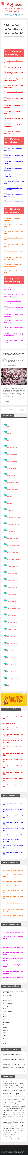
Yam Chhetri (20, 1152)
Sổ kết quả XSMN (12, 461)
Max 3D (9, 496)
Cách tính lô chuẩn (7, 1081)
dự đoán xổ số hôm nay (8, 1099)
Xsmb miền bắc (7, 995)
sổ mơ (4, 1043)
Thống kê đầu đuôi (12, 566)
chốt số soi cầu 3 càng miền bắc (12, 835)
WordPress (4, 1152)
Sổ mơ (9, 686)
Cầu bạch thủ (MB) (12, 538)
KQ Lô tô (5, 1038)
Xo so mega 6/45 (12, 482)
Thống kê (10, 510)
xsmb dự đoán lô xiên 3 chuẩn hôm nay (13, 1067)
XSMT (9, 440)
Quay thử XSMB (11, 658)
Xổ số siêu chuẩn (7, 1008)
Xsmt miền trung (7, 1000)
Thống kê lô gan (12, 573)
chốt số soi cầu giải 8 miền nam (12, 881)
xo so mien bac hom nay (19, 1138)
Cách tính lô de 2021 (18, 1082)
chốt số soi (10, 67)
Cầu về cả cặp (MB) (12, 552)
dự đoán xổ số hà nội (21, 1097)
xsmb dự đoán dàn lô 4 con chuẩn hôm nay (13, 1055)
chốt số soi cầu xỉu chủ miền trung (13, 932)
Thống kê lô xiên (12, 580)
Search (22, 409)
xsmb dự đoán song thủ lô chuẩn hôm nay (14, 1071)
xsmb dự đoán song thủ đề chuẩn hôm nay (14, 1064)
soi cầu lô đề (10, 1122)
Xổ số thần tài (11, 531)
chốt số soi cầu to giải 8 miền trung (13, 943)
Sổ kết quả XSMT (12, 468)
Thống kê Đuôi (11, 601)
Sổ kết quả (6, 1024)
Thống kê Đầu (11, 594)
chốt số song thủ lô (9, 723)
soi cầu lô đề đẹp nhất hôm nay (11, 1128)
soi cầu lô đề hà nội (11, 1124)
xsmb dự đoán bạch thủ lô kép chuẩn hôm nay (14, 1060)
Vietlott (5, 1027)
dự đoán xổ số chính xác (12, 1097)
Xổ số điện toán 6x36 (13, 517)
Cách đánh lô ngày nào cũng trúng (11, 1083)
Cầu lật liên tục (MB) (13, 545)
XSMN (9, 433)
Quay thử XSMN (11, 665)
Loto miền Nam (12, 643)
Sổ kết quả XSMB (12, 454)
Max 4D (9, 503)
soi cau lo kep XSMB (14, 1108)
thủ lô (19, 67)
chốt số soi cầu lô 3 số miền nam (13, 915)
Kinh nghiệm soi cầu (8, 1006)
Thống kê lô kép (12, 587)
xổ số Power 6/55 (12, 489)
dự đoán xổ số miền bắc (19, 1099)
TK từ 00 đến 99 (12, 629)
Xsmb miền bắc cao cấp (9, 998)
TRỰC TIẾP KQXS (7, 1011)
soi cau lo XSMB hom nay (16, 1114)
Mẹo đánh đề (11, 1101)
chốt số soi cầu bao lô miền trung (13, 947)
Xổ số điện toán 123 (13, 524)
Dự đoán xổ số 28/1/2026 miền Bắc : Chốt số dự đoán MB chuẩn (14, 354)
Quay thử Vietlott (12, 679)
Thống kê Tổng (11, 615)
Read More (7, 401)
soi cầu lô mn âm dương (12, 1120)
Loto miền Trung (12, 651)
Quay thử (5, 1041)
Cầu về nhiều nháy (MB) (14, 559)
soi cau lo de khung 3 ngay (12, 1104)
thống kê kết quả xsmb (15, 1133)
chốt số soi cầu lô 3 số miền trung (13, 977)
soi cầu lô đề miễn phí (16, 1126)
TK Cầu (5, 1032)
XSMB (9, 426)
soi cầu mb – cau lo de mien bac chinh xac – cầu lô (14, 10)
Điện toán (6, 1030)
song (15, 67)
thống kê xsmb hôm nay (14, 1137)
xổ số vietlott (11, 475)
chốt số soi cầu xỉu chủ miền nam (13, 870)
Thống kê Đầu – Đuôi (13, 608)
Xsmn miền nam (7, 1003)
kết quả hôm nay (12, 447)
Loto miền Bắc (11, 636)
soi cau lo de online (12, 1106)
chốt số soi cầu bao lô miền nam (13, 886)
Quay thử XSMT (11, 672)
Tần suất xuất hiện (12, 622)
